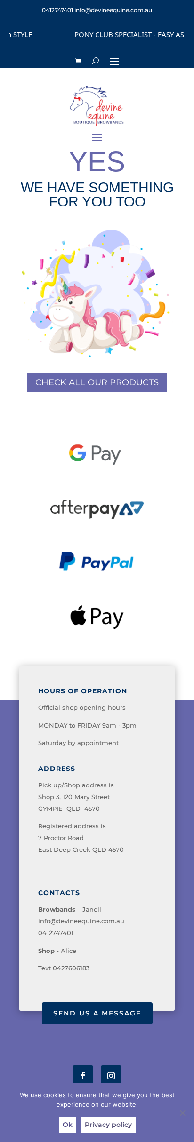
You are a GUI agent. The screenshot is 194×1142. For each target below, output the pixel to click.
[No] (182, 1113)
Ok (68, 1124)
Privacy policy (108, 1124)
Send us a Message (97, 1013)
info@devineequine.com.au (81, 921)
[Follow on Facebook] (83, 1075)
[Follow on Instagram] (111, 1075)
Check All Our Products (97, 382)
